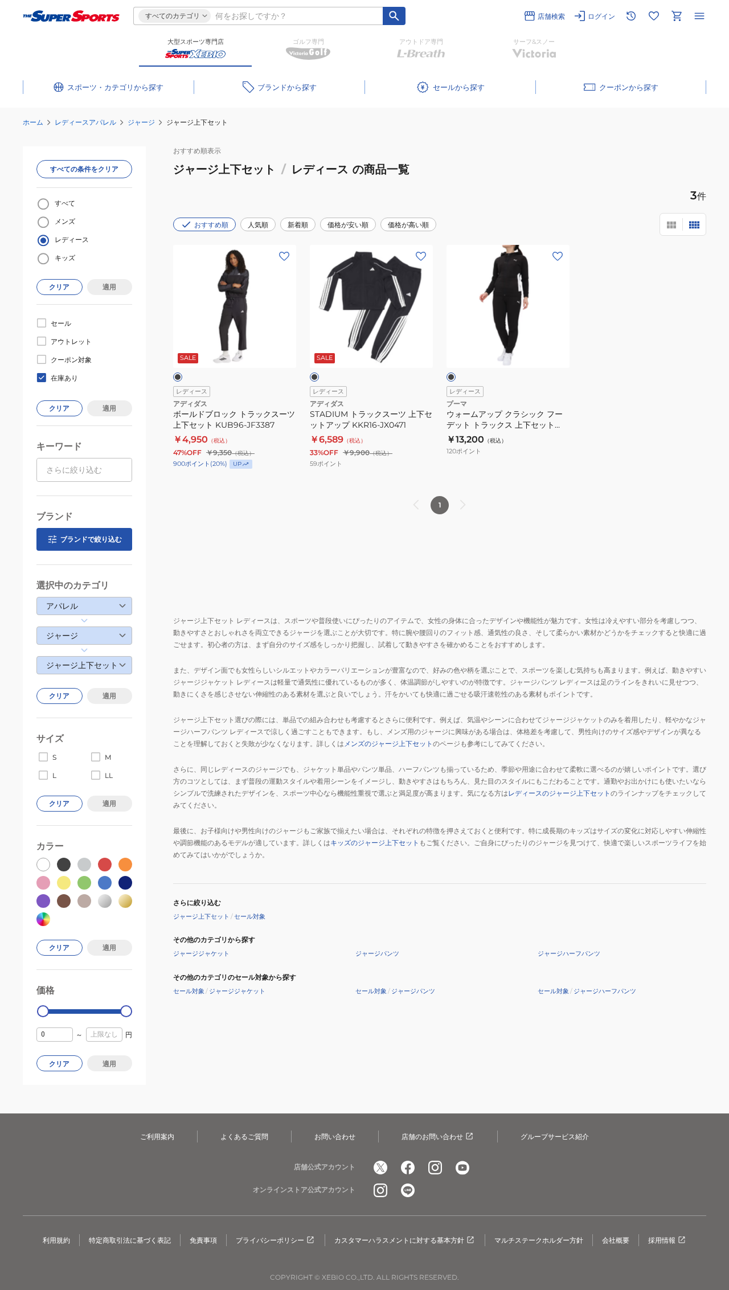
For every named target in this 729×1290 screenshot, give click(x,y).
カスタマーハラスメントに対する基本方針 (399, 1240)
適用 (109, 286)
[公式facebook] (408, 1167)
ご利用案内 (157, 1136)
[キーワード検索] (394, 16)
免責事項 (203, 1240)
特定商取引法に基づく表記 (130, 1240)
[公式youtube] (462, 1167)
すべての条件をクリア (84, 169)
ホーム (33, 122)
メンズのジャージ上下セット (388, 743)
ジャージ (141, 122)
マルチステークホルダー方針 (538, 1240)
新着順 (298, 224)
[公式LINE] (408, 1190)
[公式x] (380, 1167)
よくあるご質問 (244, 1136)
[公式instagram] (435, 1167)
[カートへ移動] (676, 16)
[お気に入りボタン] (284, 256)
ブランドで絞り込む (91, 539)
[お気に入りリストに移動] (654, 16)
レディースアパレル (85, 122)
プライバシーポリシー (270, 1240)
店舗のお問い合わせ (432, 1136)
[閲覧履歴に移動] (631, 16)
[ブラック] (177, 377)
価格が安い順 (347, 224)
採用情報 (661, 1240)
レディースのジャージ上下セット (559, 793)
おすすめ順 (211, 224)
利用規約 (56, 1240)
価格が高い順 (408, 224)
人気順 (258, 224)
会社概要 (615, 1240)
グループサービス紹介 (555, 1136)
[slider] (43, 1011)
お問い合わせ (334, 1136)
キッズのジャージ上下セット (374, 842)
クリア (59, 286)
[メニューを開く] (699, 16)
